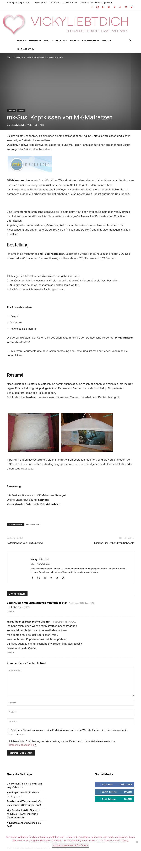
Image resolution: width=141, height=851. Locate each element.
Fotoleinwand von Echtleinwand (25, 543)
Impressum (54, 2)
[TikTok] (120, 7)
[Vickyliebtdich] (70, 23)
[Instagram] (97, 7)
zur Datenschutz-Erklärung (114, 840)
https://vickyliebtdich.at (41, 564)
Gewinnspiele (89, 40)
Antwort (10, 611)
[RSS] (52, 578)
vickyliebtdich (17, 125)
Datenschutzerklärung (21, 744)
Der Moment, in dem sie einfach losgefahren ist (24, 785)
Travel (73, 40)
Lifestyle (33, 40)
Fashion (60, 40)
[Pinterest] (114, 7)
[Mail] (108, 7)
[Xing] (131, 7)
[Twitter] (125, 7)
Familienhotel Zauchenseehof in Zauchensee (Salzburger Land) (24, 803)
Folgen (128, 791)
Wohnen (21, 110)
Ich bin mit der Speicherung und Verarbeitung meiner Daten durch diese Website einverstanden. (63, 743)
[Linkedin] (103, 7)
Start (9, 57)
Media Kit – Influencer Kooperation (96, 2)
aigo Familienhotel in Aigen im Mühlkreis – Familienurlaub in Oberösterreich (23, 814)
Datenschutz (40, 2)
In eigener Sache (25, 48)
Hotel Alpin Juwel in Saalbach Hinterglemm (23, 794)
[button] (130, 40)
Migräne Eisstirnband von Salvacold (114, 543)
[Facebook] (91, 7)
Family (47, 40)
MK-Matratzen (32, 524)
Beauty (20, 40)
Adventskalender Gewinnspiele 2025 (24, 825)
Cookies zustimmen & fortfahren (70, 845)
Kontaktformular (70, 2)
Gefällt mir (126, 784)
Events (105, 40)
